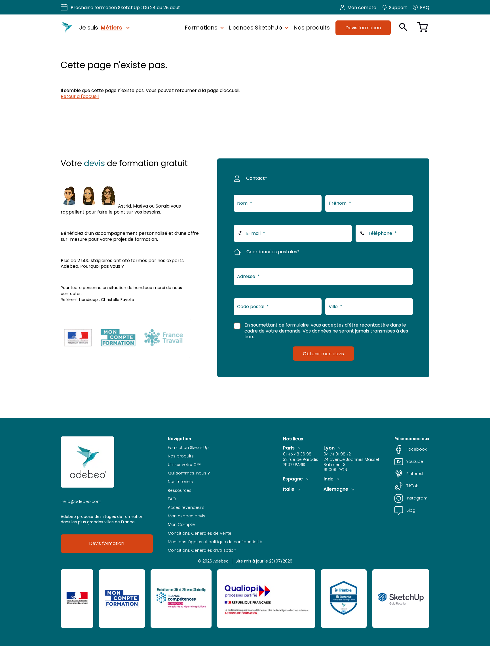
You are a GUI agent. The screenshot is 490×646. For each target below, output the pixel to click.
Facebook (416, 449)
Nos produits (311, 27)
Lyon (329, 448)
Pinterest (415, 473)
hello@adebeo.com (81, 501)
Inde (328, 479)
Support (398, 7)
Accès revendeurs (186, 507)
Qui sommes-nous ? (189, 473)
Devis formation (363, 27)
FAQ (424, 7)
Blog (410, 510)
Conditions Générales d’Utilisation (202, 550)
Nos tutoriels (180, 481)
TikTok (412, 486)
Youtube (414, 461)
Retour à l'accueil (80, 96)
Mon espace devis (186, 516)
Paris (289, 448)
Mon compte (361, 7)
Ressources (179, 490)
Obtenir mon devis (323, 353)
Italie (288, 489)
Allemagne (336, 489)
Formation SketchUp (188, 447)
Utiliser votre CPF (184, 464)
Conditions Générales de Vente (199, 533)
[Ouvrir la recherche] (403, 27)
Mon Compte (181, 524)
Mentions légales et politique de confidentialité (215, 542)
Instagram (417, 498)
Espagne (293, 479)
